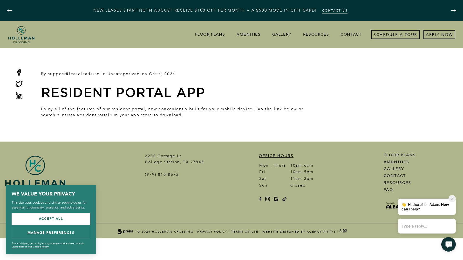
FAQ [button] (388, 189)
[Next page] (453, 10)
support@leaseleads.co (74, 74)
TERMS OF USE (245, 232)
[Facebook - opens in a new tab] (260, 200)
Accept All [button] (51, 218)
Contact (350, 34)
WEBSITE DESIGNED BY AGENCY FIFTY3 (299, 232)
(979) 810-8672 (162, 174)
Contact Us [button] (334, 10)
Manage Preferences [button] (51, 232)
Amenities (248, 34)
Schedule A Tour (395, 34)
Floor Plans (210, 34)
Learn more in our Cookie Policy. (30, 246)
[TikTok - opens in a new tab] (284, 200)
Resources (316, 34)
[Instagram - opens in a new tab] (267, 200)
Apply (433, 34)
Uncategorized (124, 74)
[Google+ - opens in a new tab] (276, 200)
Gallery (282, 34)
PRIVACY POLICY (212, 232)
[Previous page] (9, 10)
